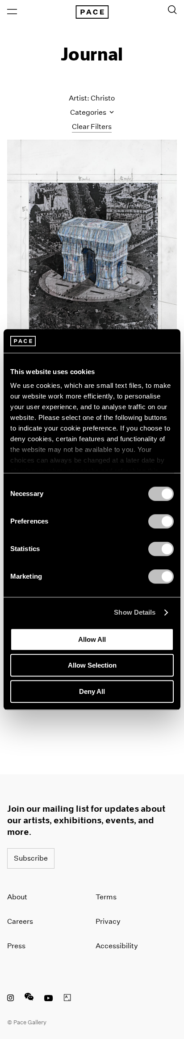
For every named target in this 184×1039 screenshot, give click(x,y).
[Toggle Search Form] (172, 9)
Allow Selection (92, 665)
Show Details (134, 612)
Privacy (108, 921)
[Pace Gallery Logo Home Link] (92, 12)
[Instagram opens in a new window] (10, 999)
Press (16, 946)
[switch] (161, 521)
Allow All (92, 639)
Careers (20, 921)
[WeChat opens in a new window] (29, 999)
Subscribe (31, 858)
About (17, 897)
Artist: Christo (92, 98)
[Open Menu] (12, 11)
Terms (106, 897)
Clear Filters (92, 126)
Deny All (92, 691)
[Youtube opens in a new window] (48, 999)
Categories (89, 112)
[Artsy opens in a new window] (67, 999)
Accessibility (117, 946)
